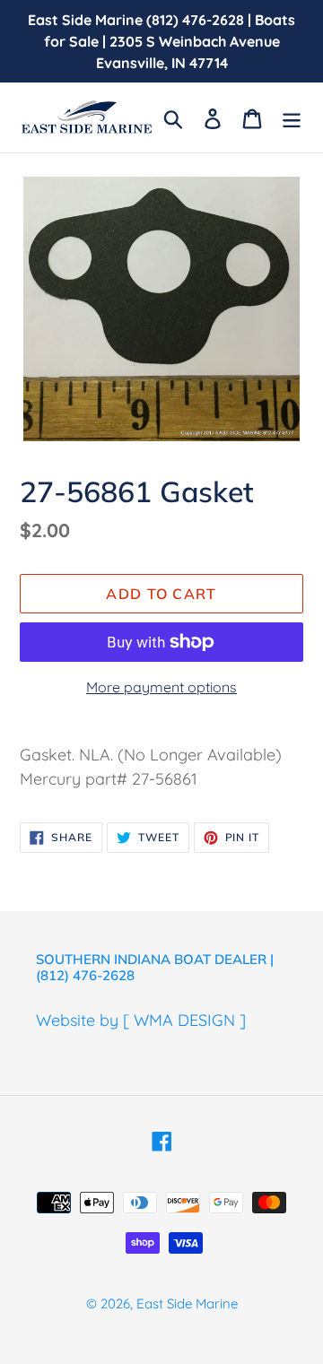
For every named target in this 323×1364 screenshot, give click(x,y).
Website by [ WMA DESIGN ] (141, 1020)
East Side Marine (187, 1303)
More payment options (161, 687)
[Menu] (291, 117)
